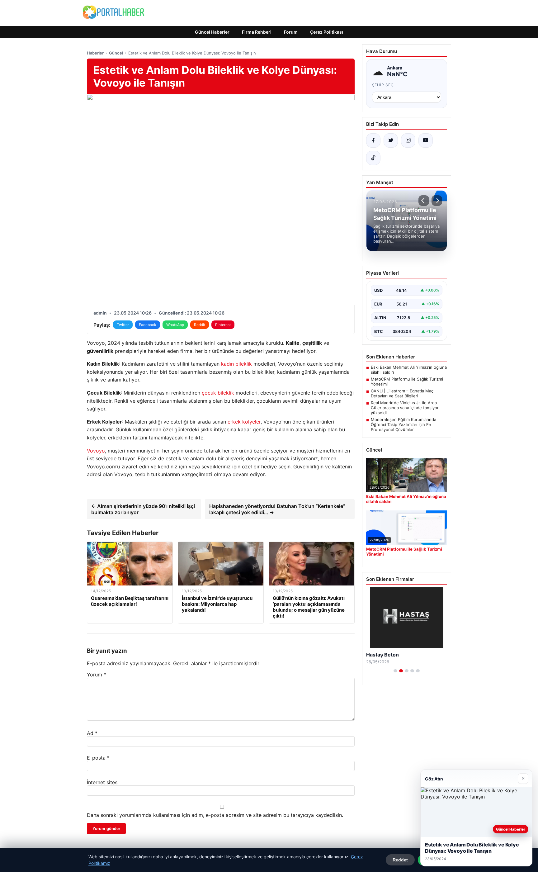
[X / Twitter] (391, 140)
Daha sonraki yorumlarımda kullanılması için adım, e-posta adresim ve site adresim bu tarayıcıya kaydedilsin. (215, 815)
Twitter (123, 324)
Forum (291, 32)
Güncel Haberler (212, 32)
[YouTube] (425, 140)
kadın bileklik (236, 364)
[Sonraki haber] (437, 200)
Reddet (400, 859)
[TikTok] (373, 158)
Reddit (199, 324)
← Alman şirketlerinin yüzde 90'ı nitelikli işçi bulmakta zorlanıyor (143, 509)
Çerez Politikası (326, 32)
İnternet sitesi (103, 782)
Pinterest (223, 324)
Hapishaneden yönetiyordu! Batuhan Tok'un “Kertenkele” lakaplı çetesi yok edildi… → (277, 509)
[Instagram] (408, 140)
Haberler (95, 52)
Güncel (116, 52)
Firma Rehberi (256, 32)
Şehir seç (383, 85)
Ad (92, 733)
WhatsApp (175, 324)
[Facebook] (373, 140)
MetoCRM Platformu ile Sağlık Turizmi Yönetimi (407, 381)
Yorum (96, 674)
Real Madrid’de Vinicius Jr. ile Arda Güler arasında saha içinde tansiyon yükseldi (405, 407)
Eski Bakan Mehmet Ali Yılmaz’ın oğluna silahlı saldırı (409, 370)
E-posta (98, 758)
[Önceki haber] (423, 200)
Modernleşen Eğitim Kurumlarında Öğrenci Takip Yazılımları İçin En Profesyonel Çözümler (403, 424)
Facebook (147, 324)
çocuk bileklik (218, 393)
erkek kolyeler (244, 422)
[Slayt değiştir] (395, 670)
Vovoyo (96, 451)
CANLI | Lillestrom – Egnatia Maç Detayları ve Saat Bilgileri (402, 393)
